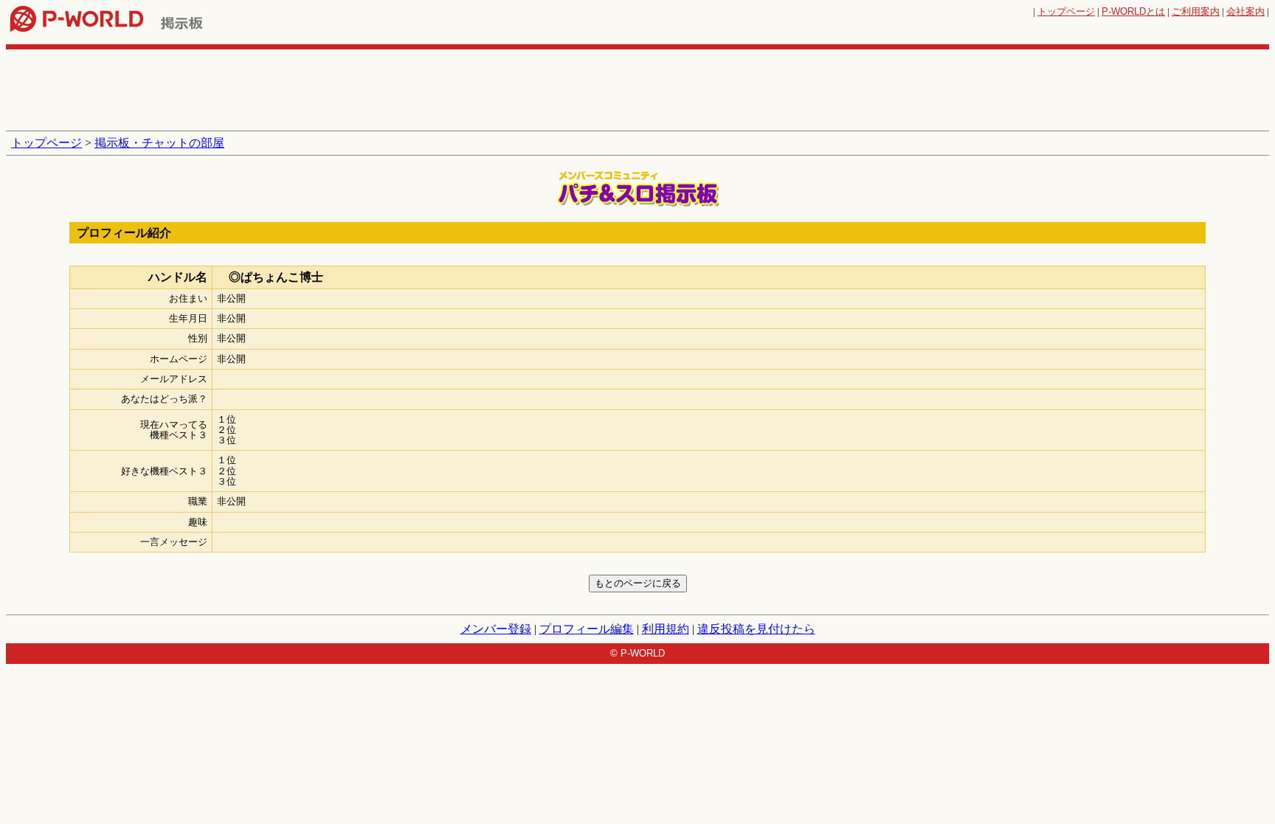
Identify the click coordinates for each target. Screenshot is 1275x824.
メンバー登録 (495, 629)
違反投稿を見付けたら (756, 629)
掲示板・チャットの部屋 (159, 142)
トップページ (1066, 11)
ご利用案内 (1196, 11)
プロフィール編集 (586, 629)
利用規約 (665, 629)
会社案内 (1245, 11)
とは (1133, 11)
